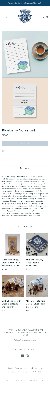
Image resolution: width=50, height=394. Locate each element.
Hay (41, 368)
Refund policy (38, 372)
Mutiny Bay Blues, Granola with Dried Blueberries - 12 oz (11, 262)
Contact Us (11, 372)
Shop (26, 368)
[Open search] (6, 17)
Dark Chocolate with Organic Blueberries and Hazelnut (11, 304)
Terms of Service (24, 372)
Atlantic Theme (11, 380)
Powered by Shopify (36, 380)
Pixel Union (24, 380)
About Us (18, 368)
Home (10, 368)
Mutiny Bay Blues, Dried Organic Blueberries (34, 262)
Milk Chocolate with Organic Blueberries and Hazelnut (35, 304)
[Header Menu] (3, 17)
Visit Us (34, 368)
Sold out (25, 143)
